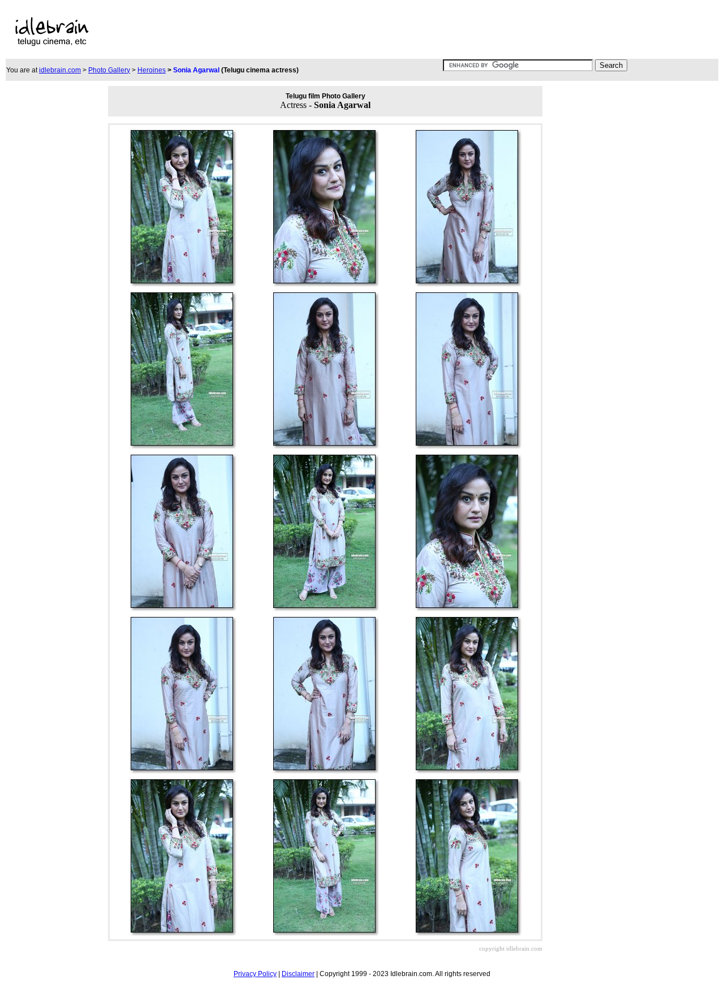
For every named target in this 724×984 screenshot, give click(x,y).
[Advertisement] (342, 31)
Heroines (151, 70)
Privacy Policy (255, 974)
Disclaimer (298, 974)
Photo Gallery (109, 70)
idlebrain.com (60, 70)
